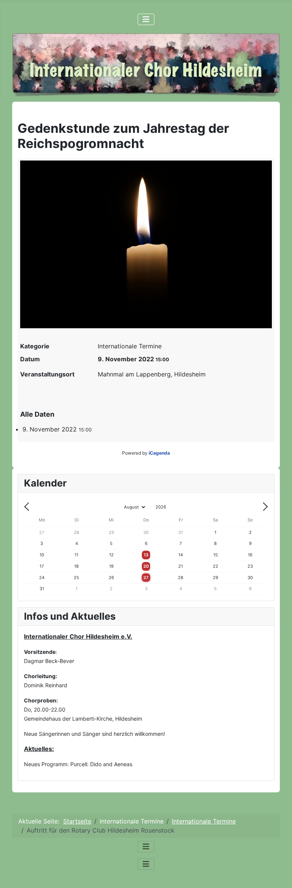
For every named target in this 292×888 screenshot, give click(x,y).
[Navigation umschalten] (146, 19)
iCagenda (159, 453)
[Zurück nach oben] (278, 874)
